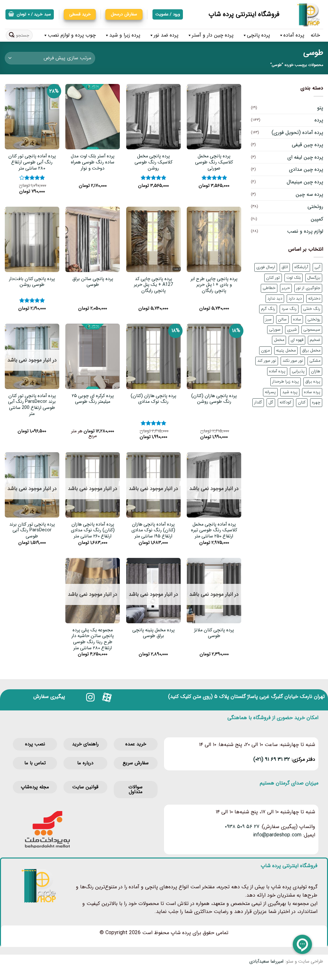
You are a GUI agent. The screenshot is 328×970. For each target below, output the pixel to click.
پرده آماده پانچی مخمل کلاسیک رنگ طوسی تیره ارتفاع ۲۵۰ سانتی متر (214, 531)
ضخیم (315, 340)
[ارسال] (11, 35)
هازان (315, 371)
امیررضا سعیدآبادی (266, 961)
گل (270, 402)
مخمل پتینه (286, 350)
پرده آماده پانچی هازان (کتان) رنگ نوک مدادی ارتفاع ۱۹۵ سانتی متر (153, 531)
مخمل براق (311, 350)
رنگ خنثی (311, 309)
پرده (319, 120)
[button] (29, 14)
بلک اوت (293, 278)
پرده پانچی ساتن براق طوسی (92, 282)
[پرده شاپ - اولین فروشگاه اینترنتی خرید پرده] (306, 14)
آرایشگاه (301, 267)
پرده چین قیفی (307, 145)
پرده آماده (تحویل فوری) (297, 133)
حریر (286, 288)
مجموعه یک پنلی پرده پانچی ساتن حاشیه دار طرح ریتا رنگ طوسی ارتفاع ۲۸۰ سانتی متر (92, 639)
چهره (316, 402)
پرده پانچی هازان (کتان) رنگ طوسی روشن (214, 399)
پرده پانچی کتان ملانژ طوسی (214, 633)
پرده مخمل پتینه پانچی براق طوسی (153, 633)
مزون (265, 350)
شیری (292, 330)
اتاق (285, 267)
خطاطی (269, 288)
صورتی (275, 330)
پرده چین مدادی (306, 169)
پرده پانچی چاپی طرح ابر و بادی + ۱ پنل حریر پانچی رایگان (214, 285)
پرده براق (312, 381)
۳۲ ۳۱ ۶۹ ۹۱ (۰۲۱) (271, 759)
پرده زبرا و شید (124, 35)
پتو (320, 108)
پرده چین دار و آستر (213, 35)
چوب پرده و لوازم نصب (72, 35)
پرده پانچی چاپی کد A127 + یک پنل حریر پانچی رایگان (153, 285)
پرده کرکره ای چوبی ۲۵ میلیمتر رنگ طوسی (93, 399)
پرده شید (290, 392)
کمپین (317, 219)
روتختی (315, 207)
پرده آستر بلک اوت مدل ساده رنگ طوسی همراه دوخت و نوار (92, 162)
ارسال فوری (265, 267)
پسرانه (270, 392)
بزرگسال (313, 278)
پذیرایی (298, 371)
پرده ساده (312, 392)
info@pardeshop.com (277, 835)
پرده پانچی (258, 35)
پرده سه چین (309, 194)
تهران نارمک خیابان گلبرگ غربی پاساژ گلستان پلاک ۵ (269, 696)
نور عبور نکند (293, 361)
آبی (317, 267)
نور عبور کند (266, 361)
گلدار (258, 402)
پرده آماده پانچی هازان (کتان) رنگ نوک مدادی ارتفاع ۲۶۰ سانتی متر (93, 531)
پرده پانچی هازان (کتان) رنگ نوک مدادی (153, 399)
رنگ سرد (289, 309)
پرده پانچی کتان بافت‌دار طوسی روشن (32, 282)
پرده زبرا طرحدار (285, 381)
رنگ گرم (268, 309)
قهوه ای (297, 340)
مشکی (314, 361)
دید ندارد (274, 298)
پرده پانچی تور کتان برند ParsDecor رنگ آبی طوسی (32, 531)
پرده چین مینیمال (305, 182)
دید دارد (295, 298)
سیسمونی (311, 330)
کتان (302, 402)
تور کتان (273, 278)
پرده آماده (293, 35)
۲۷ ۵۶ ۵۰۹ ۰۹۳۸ (242, 827)
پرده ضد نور (166, 35)
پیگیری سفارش (49, 696)
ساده (297, 319)
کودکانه (285, 402)
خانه (315, 35)
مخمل (279, 340)
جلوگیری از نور (308, 288)
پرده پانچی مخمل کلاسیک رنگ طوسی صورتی (214, 162)
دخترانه (314, 298)
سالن (282, 319)
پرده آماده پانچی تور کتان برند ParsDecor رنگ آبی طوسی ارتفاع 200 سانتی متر (32, 405)
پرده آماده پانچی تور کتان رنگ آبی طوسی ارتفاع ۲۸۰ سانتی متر (32, 162)
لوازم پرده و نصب (305, 231)
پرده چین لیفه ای (305, 157)
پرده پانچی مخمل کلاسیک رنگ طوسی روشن (153, 162)
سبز (269, 319)
